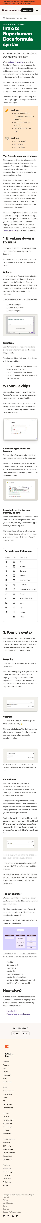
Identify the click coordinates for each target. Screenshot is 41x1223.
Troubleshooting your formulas (18, 1014)
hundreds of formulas (15, 62)
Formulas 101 (11, 1011)
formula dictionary (10, 231)
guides (14, 24)
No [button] (27, 1033)
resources (6, 24)
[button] (20, 490)
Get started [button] (27, 10)
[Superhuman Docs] (11, 10)
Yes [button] (17, 1033)
